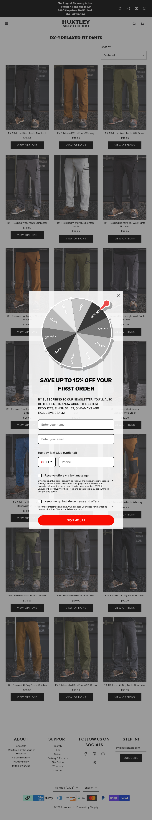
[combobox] (47, 462)
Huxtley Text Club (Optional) (57, 452)
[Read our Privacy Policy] (112, 481)
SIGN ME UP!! (76, 520)
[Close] (118, 295)
